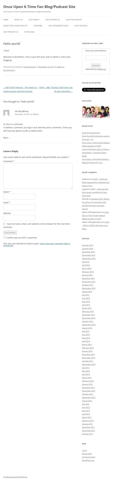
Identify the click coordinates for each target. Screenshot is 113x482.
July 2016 (85, 262)
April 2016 (86, 265)
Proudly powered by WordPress (15, 477)
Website (7, 213)
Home (5, 19)
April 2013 (86, 374)
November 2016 (88, 255)
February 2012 (88, 420)
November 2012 (88, 391)
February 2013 (88, 381)
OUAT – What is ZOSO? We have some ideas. (95, 225)
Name (6, 192)
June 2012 (86, 407)
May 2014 (86, 338)
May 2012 (86, 410)
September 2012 (88, 397)
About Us (18, 19)
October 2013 (87, 361)
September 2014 (88, 324)
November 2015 (88, 281)
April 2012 (86, 414)
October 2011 (87, 434)
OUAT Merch (34, 19)
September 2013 (88, 364)
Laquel (85, 189)
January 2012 (87, 424)
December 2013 (88, 354)
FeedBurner (101, 69)
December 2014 (88, 315)
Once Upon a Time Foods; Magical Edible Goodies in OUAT (95, 215)
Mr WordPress (22, 111)
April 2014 (86, 341)
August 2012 (87, 401)
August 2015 (87, 291)
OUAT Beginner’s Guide (58, 26)
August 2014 (87, 328)
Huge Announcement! (91, 133)
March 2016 (87, 268)
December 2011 (88, 427)
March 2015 (87, 308)
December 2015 (88, 278)
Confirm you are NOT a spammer (21, 237)
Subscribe (38, 26)
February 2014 (88, 348)
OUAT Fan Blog (80, 26)
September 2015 (88, 288)
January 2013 (87, 384)
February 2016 (88, 272)
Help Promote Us (10, 32)
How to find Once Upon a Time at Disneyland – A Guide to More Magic (95, 152)
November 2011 (88, 430)
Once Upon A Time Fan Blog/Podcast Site (39, 6)
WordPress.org (88, 460)
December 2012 (88, 387)
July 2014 (85, 331)
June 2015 (86, 298)
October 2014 (87, 321)
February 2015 (88, 311)
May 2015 (86, 301)
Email (6, 202)
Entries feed (87, 453)
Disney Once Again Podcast (15, 26)
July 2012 (85, 404)
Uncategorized (29, 67)
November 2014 (88, 318)
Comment (8, 161)
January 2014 (87, 351)
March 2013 (87, 377)
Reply (5, 137)
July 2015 (85, 295)
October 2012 (87, 394)
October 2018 (87, 248)
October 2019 (87, 245)
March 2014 (87, 344)
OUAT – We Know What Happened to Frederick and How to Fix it (95, 182)
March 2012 (87, 417)
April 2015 (86, 305)
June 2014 (86, 334)
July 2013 (85, 367)
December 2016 (88, 252)
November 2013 (88, 358)
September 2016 (88, 258)
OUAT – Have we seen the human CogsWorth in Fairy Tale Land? (95, 192)
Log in (84, 450)
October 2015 (87, 285)
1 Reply (6, 50)
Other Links (29, 32)
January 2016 (87, 275)
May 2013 (86, 371)
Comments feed (88, 457)
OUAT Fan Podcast (74, 19)
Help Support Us (52, 19)
